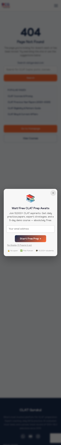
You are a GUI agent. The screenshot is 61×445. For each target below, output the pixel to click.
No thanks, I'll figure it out (19, 245)
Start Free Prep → (30, 238)
